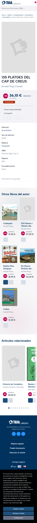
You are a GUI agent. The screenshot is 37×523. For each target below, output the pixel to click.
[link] (5, 239)
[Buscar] (34, 8)
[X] (19, 434)
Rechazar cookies (18, 513)
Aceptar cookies (18, 509)
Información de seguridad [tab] (11, 179)
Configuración (18, 518)
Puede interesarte (17, 448)
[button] (8, 408)
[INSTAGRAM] (14, 434)
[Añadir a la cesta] (5, 282)
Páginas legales (17, 444)
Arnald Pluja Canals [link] (12, 86)
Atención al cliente (17, 453)
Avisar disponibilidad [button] (12, 109)
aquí (21, 503)
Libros (9, 15)
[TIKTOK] (23, 434)
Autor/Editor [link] (7, 130)
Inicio (4, 15)
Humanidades (18, 15)
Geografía (29, 15)
